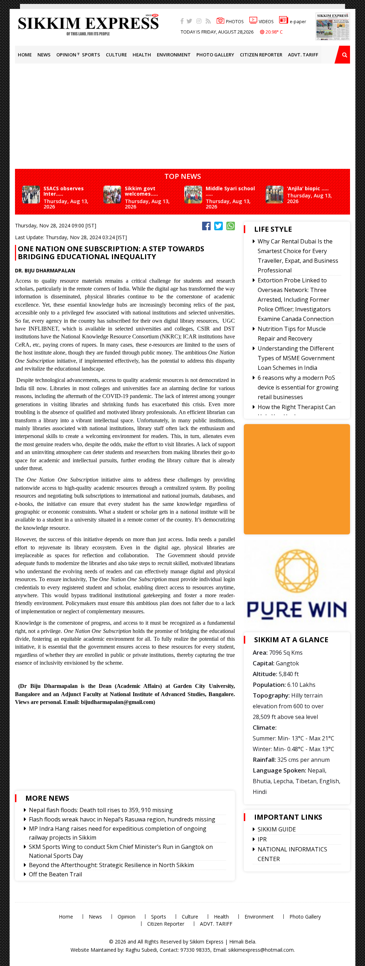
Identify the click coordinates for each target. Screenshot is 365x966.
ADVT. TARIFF (303, 54)
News (44, 54)
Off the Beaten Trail (55, 874)
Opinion (66, 54)
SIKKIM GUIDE (277, 829)
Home (25, 54)
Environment (174, 54)
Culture (116, 54)
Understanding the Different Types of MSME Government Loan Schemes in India (296, 358)
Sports (91, 54)
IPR (262, 839)
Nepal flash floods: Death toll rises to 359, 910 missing (101, 810)
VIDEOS (266, 22)
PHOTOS (234, 22)
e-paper (298, 22)
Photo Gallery (215, 54)
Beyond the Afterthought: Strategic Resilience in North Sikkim (111, 865)
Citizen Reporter (261, 54)
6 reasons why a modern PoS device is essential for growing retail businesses (298, 387)
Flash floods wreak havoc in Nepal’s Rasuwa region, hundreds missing (122, 819)
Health (142, 54)
